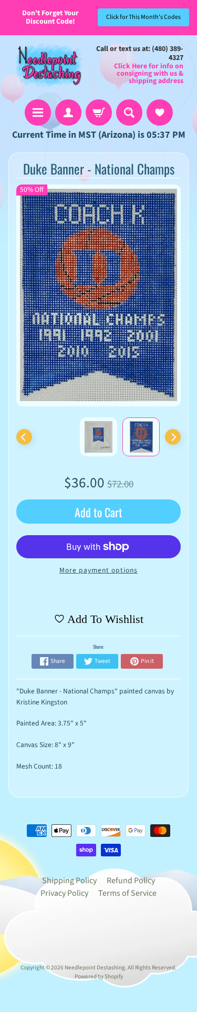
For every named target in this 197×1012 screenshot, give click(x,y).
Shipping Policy (69, 880)
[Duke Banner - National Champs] (141, 436)
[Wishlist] (160, 112)
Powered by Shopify (99, 976)
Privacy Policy (64, 893)
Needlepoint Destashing (95, 968)
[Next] (173, 437)
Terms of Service (127, 893)
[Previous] (24, 437)
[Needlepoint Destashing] (47, 65)
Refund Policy (131, 880)
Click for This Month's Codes (143, 17)
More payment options (98, 570)
